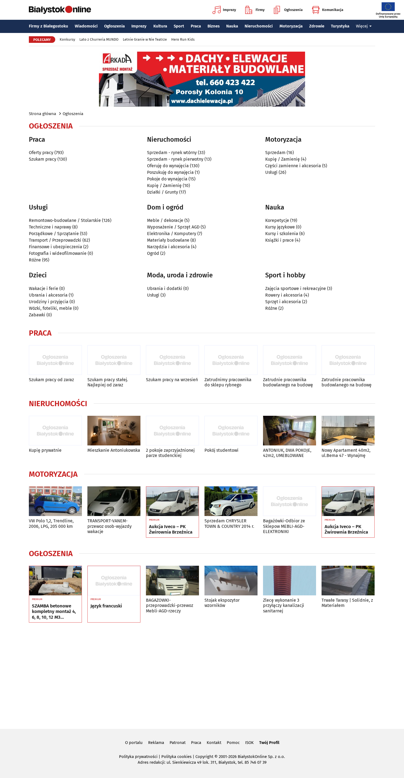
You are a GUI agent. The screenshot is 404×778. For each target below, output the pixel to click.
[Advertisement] (202, 675)
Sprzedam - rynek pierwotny (175, 159)
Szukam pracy (42, 159)
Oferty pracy (41, 152)
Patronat (178, 742)
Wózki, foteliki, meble (50, 308)
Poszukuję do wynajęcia (170, 172)
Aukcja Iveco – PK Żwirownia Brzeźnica (170, 529)
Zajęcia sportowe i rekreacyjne (295, 288)
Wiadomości (86, 26)
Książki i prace (279, 240)
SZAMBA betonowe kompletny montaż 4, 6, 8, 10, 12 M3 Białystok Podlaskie (54, 611)
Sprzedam (275, 152)
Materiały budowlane (168, 240)
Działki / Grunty (162, 192)
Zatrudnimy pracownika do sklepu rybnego (227, 382)
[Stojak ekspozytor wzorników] (231, 581)
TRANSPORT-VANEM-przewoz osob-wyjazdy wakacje (109, 526)
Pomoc (233, 742)
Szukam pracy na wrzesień (172, 379)
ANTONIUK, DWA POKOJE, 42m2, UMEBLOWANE (287, 453)
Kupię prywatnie (45, 450)
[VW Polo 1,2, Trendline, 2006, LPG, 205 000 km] (55, 501)
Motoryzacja (291, 26)
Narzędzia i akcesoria (168, 246)
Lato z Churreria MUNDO (98, 39)
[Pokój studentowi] (231, 431)
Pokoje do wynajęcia (167, 179)
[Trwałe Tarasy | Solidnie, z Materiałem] (348, 581)
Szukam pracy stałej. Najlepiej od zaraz (107, 382)
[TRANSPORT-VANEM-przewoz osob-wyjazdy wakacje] (113, 501)
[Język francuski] (114, 581)
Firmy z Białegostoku (48, 26)
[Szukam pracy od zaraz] (55, 360)
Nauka (232, 26)
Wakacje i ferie (43, 288)
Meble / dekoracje (165, 220)
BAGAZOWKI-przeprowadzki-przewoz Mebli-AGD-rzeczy (169, 605)
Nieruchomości (259, 26)
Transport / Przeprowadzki (55, 240)
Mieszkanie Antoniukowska (113, 450)
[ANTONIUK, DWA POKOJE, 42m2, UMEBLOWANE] (289, 431)
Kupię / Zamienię (164, 185)
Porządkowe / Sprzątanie (54, 233)
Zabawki (37, 314)
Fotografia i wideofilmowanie (58, 253)
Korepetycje (277, 220)
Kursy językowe (280, 227)
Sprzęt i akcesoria (283, 301)
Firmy (260, 10)
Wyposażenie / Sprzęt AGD (173, 227)
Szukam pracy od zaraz (51, 379)
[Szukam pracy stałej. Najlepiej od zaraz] (113, 360)
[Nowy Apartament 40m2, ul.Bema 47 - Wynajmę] (348, 431)
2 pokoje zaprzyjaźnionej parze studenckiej (170, 453)
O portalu (134, 742)
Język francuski (106, 606)
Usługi (271, 172)
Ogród (153, 253)
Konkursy (67, 39)
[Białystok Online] (60, 10)
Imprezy (229, 10)
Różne (35, 260)
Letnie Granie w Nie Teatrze (145, 39)
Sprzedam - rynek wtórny (172, 152)
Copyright (204, 756)
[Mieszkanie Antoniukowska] (113, 431)
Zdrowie (316, 26)
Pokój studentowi (221, 450)
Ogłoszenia (293, 10)
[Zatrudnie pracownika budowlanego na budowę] (289, 360)
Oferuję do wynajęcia (168, 165)
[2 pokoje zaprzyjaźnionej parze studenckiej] (172, 431)
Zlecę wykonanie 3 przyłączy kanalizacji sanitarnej (283, 605)
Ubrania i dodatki (164, 288)
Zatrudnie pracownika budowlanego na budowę (288, 382)
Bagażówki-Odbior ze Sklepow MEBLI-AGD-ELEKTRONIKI (284, 526)
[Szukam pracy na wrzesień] (172, 360)
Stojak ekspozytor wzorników (222, 603)
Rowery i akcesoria (284, 295)
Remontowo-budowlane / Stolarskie (65, 220)
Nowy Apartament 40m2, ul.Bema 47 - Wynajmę (346, 453)
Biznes (213, 26)
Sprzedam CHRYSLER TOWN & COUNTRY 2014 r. (229, 523)
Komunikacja (332, 10)
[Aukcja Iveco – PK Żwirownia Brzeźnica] (172, 501)
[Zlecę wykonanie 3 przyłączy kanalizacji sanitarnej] (289, 581)
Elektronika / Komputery (171, 233)
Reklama (156, 742)
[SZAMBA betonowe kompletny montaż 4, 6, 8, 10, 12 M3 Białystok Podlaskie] (55, 581)
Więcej (362, 26)
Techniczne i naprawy (50, 227)
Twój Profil (269, 742)
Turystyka (340, 26)
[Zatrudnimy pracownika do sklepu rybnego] (231, 360)
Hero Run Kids (183, 39)
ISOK (249, 742)
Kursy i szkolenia (281, 233)
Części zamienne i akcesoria (293, 165)
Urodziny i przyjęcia (48, 301)
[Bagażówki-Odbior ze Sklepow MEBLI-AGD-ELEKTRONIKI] (289, 501)
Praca (196, 26)
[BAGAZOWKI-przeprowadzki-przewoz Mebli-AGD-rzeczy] (172, 581)
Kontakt (214, 742)
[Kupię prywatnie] (55, 431)
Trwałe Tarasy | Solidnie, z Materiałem (347, 603)
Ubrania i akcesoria (48, 295)
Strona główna (42, 113)
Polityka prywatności (138, 756)
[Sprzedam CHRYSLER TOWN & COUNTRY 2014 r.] (231, 501)
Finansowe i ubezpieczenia (55, 246)
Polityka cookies (176, 756)
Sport (179, 26)
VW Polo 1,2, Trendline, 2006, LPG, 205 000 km (51, 523)
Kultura (160, 26)
